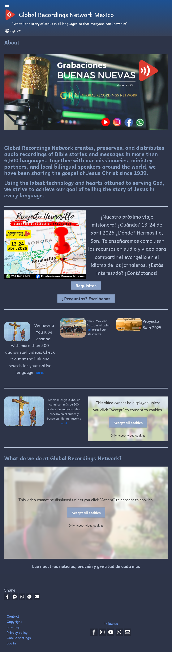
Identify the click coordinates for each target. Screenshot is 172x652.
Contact (13, 616)
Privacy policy (17, 632)
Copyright (14, 621)
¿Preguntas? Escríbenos (86, 298)
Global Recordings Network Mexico (66, 14)
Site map (13, 627)
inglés (14, 31)
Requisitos (86, 285)
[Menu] (9, 5)
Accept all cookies (128, 422)
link (89, 329)
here (38, 372)
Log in (11, 643)
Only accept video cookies (128, 435)
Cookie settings (19, 637)
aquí (64, 423)
